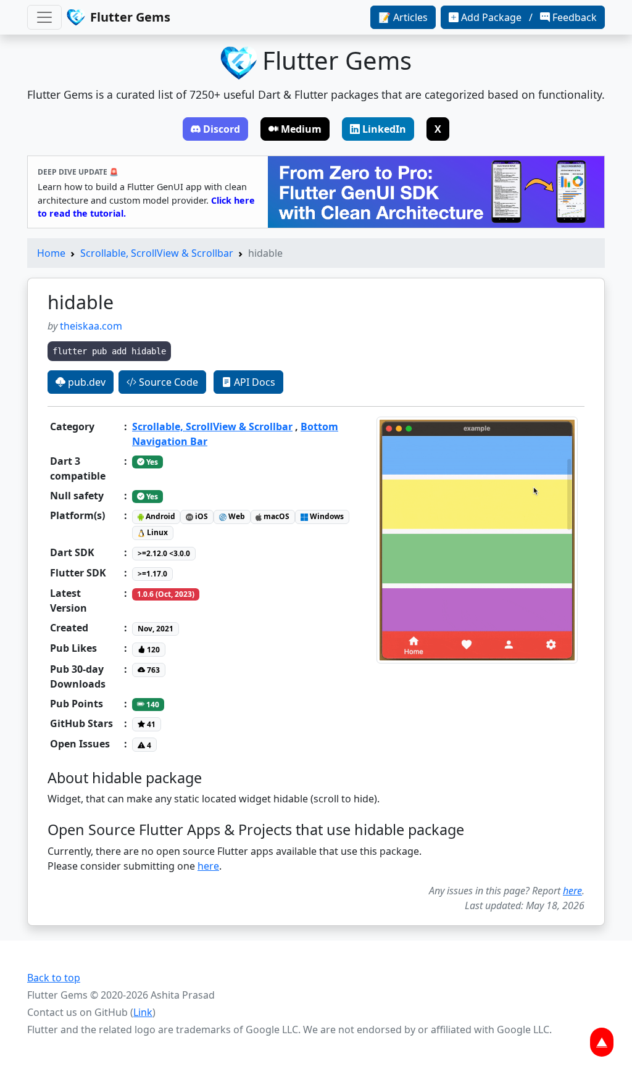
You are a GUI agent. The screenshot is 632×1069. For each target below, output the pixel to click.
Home (51, 253)
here (208, 866)
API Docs (253, 382)
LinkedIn (384, 129)
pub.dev (85, 382)
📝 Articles (403, 17)
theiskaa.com (91, 326)
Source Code (167, 382)
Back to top (53, 977)
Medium (301, 129)
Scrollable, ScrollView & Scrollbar (156, 253)
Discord (221, 129)
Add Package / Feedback (529, 17)
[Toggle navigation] (44, 17)
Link (142, 1012)
